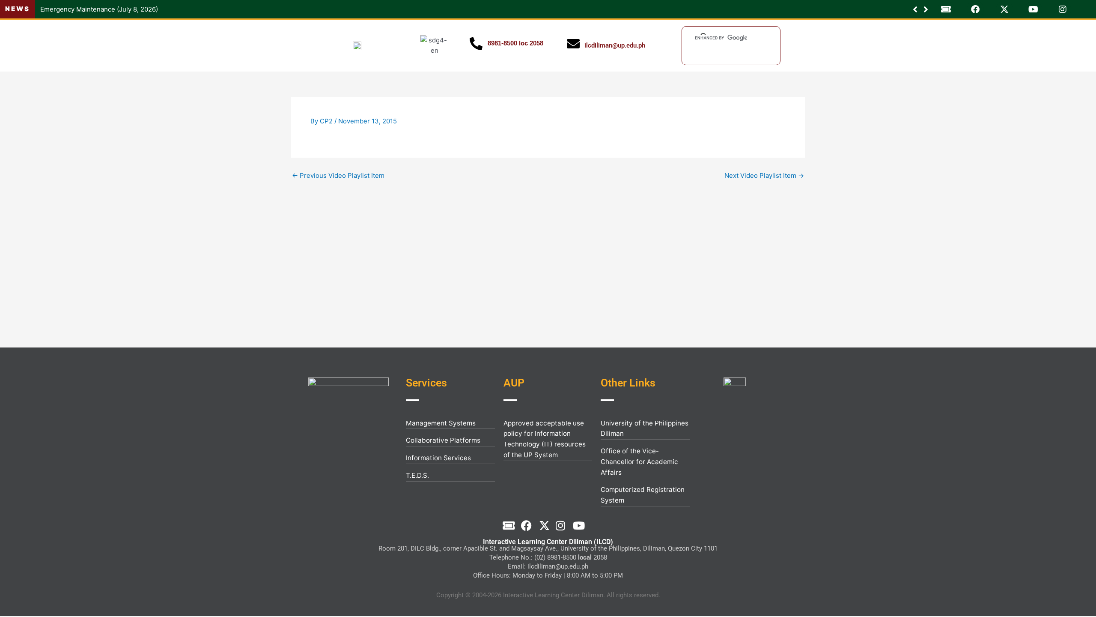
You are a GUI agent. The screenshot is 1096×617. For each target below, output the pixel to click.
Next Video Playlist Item (764, 175)
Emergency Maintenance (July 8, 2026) (99, 9)
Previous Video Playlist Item (338, 175)
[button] (926, 9)
